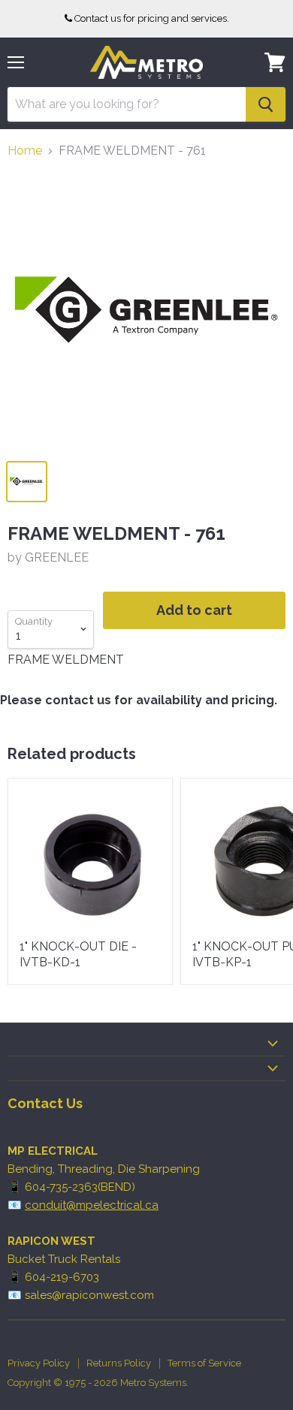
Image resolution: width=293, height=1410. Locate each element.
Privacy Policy (39, 1363)
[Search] (265, 104)
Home (25, 151)
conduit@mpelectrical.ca (92, 1205)
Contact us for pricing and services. (151, 18)
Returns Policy (118, 1363)
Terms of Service (204, 1363)
